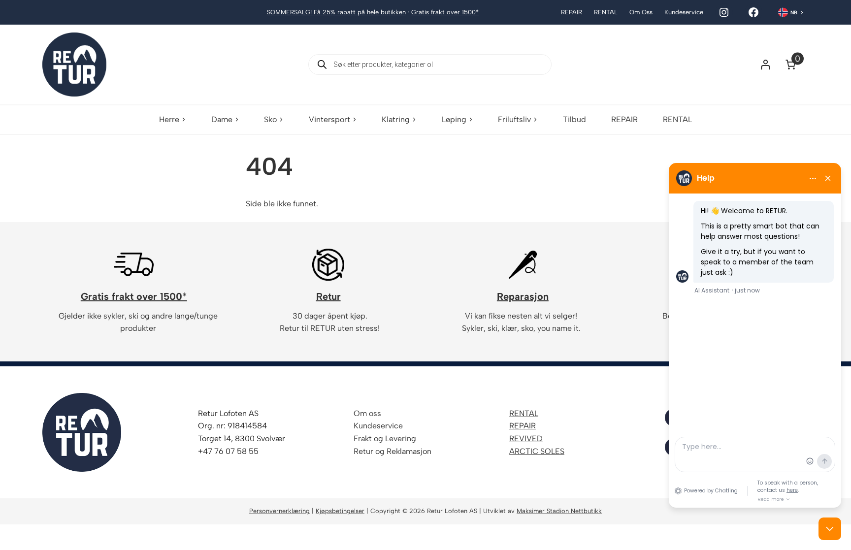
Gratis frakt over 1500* (445, 12)
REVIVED (526, 438)
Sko (270, 119)
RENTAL (523, 413)
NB (793, 12)
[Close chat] (829, 529)
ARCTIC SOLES (536, 451)
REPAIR (522, 425)
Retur (328, 296)
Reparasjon (523, 296)
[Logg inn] (765, 64)
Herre (169, 119)
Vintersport (329, 119)
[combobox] (791, 12)
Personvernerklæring (279, 511)
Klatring (396, 119)
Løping (454, 119)
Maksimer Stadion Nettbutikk (559, 511)
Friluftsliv (514, 119)
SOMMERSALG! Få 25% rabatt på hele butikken (336, 12)
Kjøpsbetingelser (340, 511)
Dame (221, 119)
